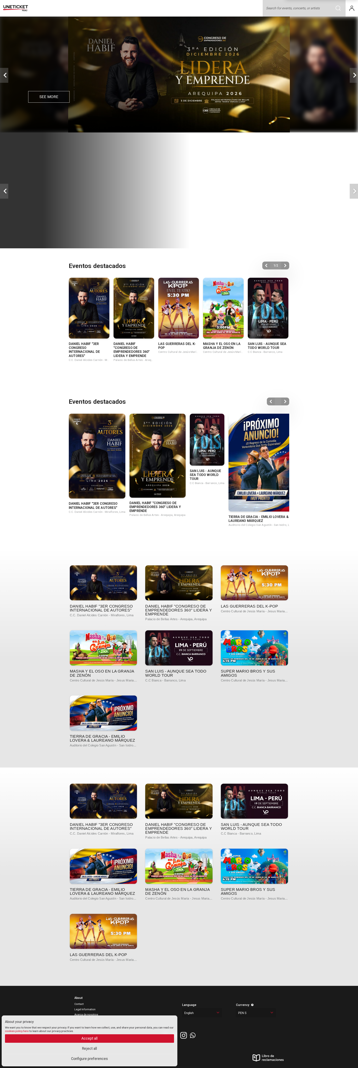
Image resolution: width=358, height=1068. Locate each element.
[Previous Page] (266, 265)
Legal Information (85, 1009)
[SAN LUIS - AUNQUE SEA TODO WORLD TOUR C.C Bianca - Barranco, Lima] (178, 648)
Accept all (89, 1038)
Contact (79, 1004)
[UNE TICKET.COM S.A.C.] (16, 8)
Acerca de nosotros (86, 1014)
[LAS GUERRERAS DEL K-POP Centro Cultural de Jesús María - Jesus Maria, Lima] (254, 583)
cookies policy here (17, 1031)
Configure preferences (89, 1059)
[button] (4, 75)
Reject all (89, 1048)
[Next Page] (285, 265)
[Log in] (351, 8)
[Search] (341, 8)
